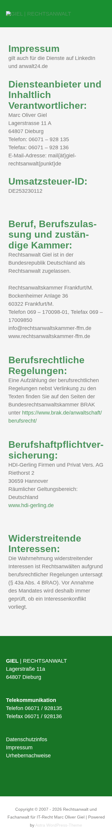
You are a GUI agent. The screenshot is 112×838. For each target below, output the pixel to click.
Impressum (19, 747)
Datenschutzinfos (26, 739)
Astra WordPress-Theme (58, 825)
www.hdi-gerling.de (31, 505)
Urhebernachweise (28, 756)
